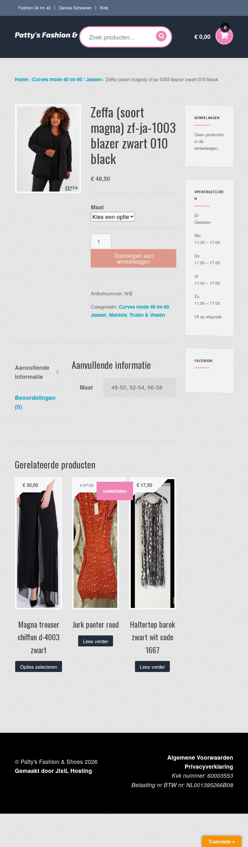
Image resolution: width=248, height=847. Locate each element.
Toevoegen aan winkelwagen (133, 258)
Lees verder (95, 641)
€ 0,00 (210, 32)
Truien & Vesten (147, 314)
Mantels (118, 314)
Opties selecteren (38, 666)
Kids (104, 8)
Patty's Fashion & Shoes (58, 34)
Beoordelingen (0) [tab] (35, 402)
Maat (97, 207)
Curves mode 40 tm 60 (57, 79)
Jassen (94, 79)
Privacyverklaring (209, 766)
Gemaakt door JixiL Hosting (53, 770)
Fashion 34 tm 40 (34, 8)
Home (21, 79)
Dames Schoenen (75, 8)
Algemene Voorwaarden (200, 757)
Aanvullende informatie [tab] (32, 371)
